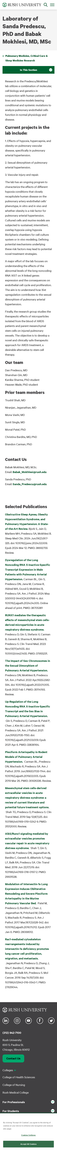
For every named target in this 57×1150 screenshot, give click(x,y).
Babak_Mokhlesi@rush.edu (30, 472)
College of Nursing (14, 1085)
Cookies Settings (28, 1135)
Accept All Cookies (28, 1144)
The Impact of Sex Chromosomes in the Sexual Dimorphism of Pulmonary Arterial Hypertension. (27, 665)
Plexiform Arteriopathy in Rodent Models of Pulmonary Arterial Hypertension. (26, 756)
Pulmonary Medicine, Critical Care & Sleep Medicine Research (26, 58)
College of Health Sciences (19, 1077)
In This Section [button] (28, 70)
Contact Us (13, 1058)
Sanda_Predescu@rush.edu (30, 484)
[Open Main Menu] (52, 5)
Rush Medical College (16, 1092)
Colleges (8, 1070)
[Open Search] (46, 5)
